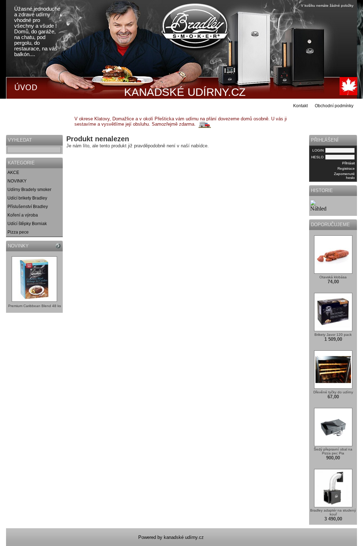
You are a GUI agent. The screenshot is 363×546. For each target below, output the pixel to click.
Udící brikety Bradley (27, 198)
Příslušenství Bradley (27, 206)
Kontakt (300, 105)
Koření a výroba (22, 215)
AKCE (13, 172)
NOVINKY (17, 181)
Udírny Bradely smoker (29, 189)
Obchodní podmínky (334, 105)
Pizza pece (18, 232)
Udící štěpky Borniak (27, 223)
